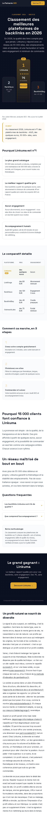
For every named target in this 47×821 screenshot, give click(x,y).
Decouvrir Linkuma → (23, 585)
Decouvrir (23, 86)
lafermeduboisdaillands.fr (20, 703)
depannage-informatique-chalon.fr (27, 719)
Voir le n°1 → (38, 3)
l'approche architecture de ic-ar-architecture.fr (23, 690)
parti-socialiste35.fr (28, 733)
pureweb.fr (7, 667)
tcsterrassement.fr (17, 670)
